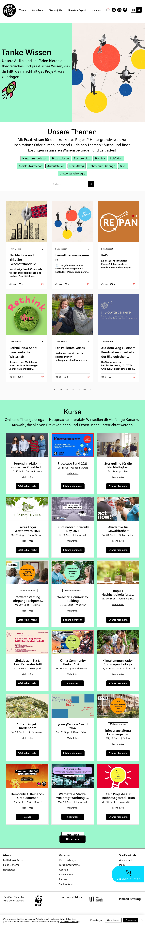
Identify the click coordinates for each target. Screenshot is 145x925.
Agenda (63, 869)
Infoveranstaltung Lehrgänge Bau (118, 732)
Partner (63, 879)
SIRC (123, 166)
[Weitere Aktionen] (43, 249)
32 (60, 389)
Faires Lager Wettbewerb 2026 (27, 529)
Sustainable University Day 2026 (72, 529)
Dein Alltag (76, 166)
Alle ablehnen (113, 920)
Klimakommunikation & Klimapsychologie (118, 662)
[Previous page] (54, 389)
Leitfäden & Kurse (13, 860)
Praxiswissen (60, 158)
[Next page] (90, 389)
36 (84, 389)
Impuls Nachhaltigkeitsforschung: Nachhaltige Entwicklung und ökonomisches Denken (118, 592)
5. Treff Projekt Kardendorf (27, 726)
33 (66, 389)
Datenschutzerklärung (70, 921)
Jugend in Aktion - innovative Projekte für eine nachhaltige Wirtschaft (27, 465)
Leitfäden (116, 158)
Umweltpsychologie (72, 173)
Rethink (100, 158)
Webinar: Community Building (72, 599)
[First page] (48, 389)
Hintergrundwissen (34, 158)
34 (72, 389)
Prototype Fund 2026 (73, 463)
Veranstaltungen (68, 860)
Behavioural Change (102, 166)
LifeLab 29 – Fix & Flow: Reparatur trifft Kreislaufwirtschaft (27, 662)
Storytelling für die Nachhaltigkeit (118, 465)
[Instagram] (119, 10)
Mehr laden (73, 834)
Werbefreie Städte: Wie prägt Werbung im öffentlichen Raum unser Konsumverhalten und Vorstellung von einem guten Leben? (72, 796)
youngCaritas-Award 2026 (73, 726)
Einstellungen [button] (96, 920)
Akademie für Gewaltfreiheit (118, 529)
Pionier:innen (66, 874)
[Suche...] (91, 184)
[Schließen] (141, 920)
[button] (22, 9)
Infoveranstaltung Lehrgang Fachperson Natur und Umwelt (27, 599)
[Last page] (96, 389)
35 (78, 389)
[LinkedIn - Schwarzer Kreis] (114, 10)
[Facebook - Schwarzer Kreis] (125, 10)
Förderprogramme (69, 865)
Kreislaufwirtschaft (30, 166)
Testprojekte (82, 158)
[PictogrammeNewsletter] (108, 10)
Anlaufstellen (56, 166)
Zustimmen (131, 920)
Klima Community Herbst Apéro (73, 662)
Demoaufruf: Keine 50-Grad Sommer (27, 796)
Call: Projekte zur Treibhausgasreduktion (118, 796)
